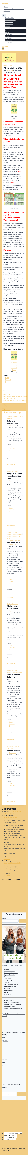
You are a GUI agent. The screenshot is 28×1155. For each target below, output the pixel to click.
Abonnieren (21, 1094)
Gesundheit (7, 977)
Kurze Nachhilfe (8, 980)
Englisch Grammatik (9, 24)
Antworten (7, 859)
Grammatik (10, 396)
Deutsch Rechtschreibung (10, 20)
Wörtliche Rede (13, 542)
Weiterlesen (11, 464)
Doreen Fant (9, 70)
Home (6, 7)
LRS (6, 30)
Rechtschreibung (8, 990)
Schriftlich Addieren (9, 1000)
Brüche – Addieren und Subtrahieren (13, 1008)
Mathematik (7, 26)
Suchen (4, 918)
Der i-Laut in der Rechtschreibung (11, 1084)
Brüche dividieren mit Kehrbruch (12, 1004)
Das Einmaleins (6, 409)
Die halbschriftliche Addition (11, 1002)
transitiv (17, 396)
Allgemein (10, 746)
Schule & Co (7, 994)
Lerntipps (7, 32)
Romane (7, 36)
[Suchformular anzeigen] (4, 15)
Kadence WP (5, 1150)
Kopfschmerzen (8, 40)
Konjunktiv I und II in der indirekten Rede (14, 476)
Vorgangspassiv (12, 400)
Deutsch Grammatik (9, 22)
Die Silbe (4, 405)
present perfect (13, 751)
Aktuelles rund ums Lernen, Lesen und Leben (14, 10)
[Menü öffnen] (3, 48)
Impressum (10, 1139)
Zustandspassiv (22, 400)
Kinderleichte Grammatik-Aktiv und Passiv (14, 366)
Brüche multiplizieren (9, 1006)
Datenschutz (8, 42)
